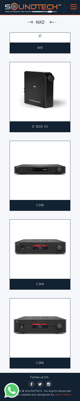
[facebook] (31, 384)
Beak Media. (63, 394)
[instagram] (48, 384)
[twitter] (40, 384)
